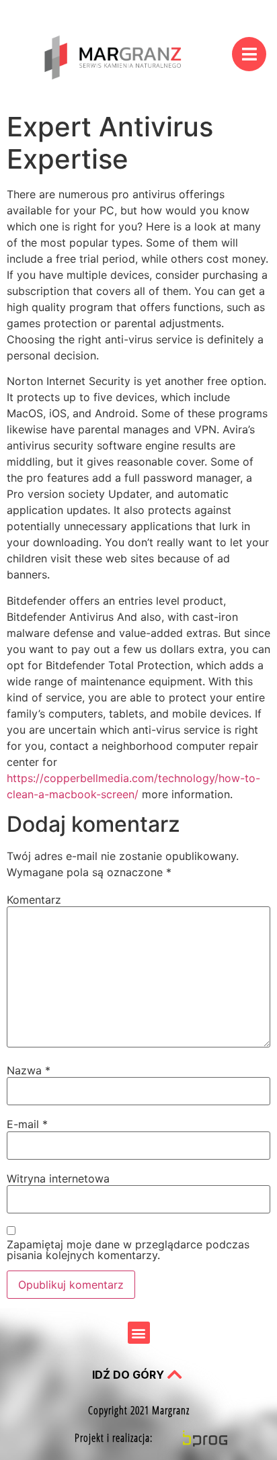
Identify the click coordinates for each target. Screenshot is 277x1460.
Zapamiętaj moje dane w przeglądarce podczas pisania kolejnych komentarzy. (128, 1249)
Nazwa (28, 1070)
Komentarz (34, 899)
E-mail (27, 1124)
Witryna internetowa (58, 1178)
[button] (139, 1333)
